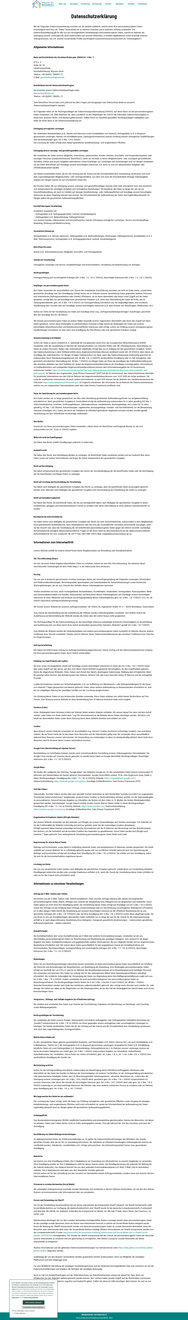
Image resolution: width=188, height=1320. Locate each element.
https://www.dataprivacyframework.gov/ (61, 382)
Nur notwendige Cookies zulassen (24, 1311)
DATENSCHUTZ (100, 1315)
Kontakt (131, 4)
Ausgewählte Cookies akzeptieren (33, 1307)
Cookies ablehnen (19, 1313)
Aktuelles (120, 4)
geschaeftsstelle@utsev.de (52, 77)
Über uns (62, 4)
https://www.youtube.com (92, 806)
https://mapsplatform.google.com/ (119, 778)
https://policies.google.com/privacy (70, 781)
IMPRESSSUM (87, 1315)
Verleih (108, 4)
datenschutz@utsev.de (44, 93)
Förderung (85, 4)
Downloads (142, 4)
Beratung (74, 4)
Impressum (15, 1297)
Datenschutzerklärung (31, 1297)
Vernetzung (97, 4)
